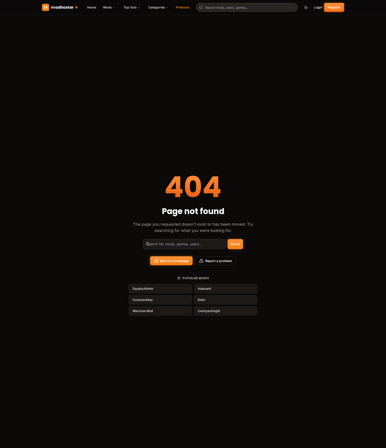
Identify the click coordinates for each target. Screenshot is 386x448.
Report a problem (218, 261)
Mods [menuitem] (107, 7)
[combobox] (247, 7)
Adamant (204, 288)
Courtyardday (142, 300)
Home (91, 7)
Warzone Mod (142, 311)
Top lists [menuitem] (130, 7)
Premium (183, 7)
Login (318, 7)
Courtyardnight (209, 311)
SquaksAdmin (142, 288)
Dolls (201, 300)
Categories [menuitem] (156, 7)
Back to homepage (174, 261)
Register (334, 7)
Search (235, 244)
